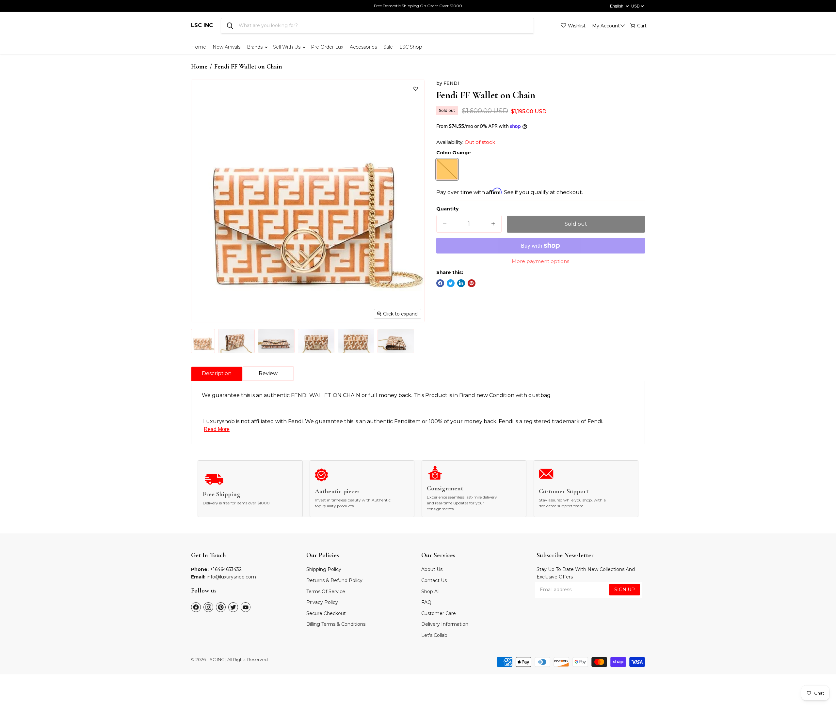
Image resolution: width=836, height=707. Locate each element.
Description (217, 373)
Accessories (363, 47)
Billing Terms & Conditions (335, 624)
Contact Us (434, 580)
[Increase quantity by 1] (493, 224)
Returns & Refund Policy (334, 580)
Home (198, 47)
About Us (431, 569)
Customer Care (438, 613)
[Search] (230, 25)
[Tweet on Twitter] (451, 283)
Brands (255, 47)
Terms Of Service (325, 591)
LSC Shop (410, 47)
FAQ (426, 602)
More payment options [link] (540, 261)
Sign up (624, 589)
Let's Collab (434, 635)
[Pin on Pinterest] (471, 283)
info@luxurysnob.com (231, 577)
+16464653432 (226, 569)
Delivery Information (444, 624)
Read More (217, 429)
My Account (606, 25)
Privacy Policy (322, 602)
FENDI (451, 83)
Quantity (447, 208)
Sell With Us (287, 47)
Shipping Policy (323, 569)
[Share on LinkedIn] (461, 283)
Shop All (430, 591)
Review (268, 373)
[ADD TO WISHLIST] (415, 88)
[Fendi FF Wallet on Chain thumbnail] (203, 341)
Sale (388, 47)
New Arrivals (226, 47)
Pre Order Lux (327, 47)
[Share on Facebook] (440, 283)
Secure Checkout (326, 613)
